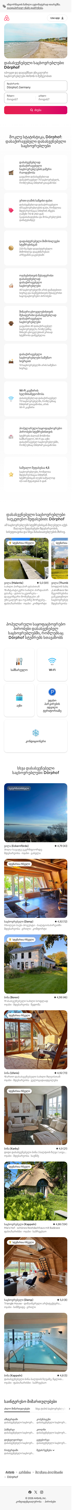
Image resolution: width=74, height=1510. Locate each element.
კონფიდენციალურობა (28, 1501)
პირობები (50, 1501)
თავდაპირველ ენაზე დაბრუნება (25, 7)
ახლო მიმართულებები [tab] (17, 1408)
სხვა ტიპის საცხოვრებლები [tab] (50, 1408)
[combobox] (36, 87)
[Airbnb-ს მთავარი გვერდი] (6, 18)
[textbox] (20, 99)
